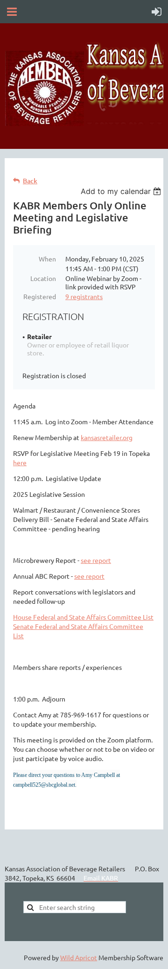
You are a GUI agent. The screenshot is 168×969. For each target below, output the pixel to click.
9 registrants (84, 296)
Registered (39, 296)
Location (43, 278)
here (20, 462)
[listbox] (122, 191)
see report (96, 560)
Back (30, 180)
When (47, 258)
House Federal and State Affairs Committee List (83, 617)
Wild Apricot (78, 957)
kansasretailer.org (107, 437)
